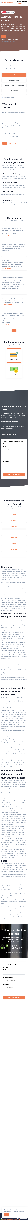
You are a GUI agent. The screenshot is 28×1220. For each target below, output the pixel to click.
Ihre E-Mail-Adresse (8, 454)
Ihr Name (5, 446)
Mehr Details (12, 143)
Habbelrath (14, 537)
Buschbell (14, 520)
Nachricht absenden (14, 474)
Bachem (14, 514)
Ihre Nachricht (6, 461)
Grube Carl (14, 526)
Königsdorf (14, 549)
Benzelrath (14, 555)
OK (6, 1214)
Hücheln (14, 543)
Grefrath (14, 532)
